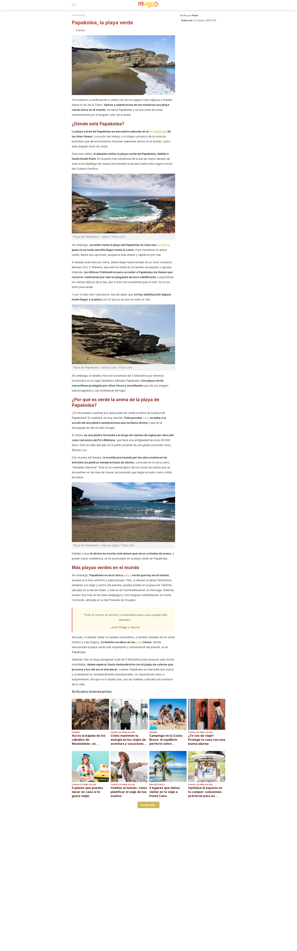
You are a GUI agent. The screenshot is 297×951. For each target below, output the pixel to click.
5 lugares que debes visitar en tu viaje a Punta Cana (164, 792)
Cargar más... (148, 804)
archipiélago (158, 131)
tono (146, 417)
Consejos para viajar (123, 732)
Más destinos (156, 784)
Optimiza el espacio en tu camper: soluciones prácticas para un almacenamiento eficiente (205, 792)
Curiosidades (78, 15)
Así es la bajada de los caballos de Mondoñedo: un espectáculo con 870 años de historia (88, 740)
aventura (163, 245)
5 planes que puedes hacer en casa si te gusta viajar (87, 792)
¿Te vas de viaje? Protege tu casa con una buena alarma (206, 740)
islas (139, 642)
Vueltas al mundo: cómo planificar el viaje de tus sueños (129, 792)
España (76, 732)
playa (127, 575)
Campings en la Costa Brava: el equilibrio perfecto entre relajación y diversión (165, 740)
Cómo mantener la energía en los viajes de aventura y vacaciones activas (128, 740)
